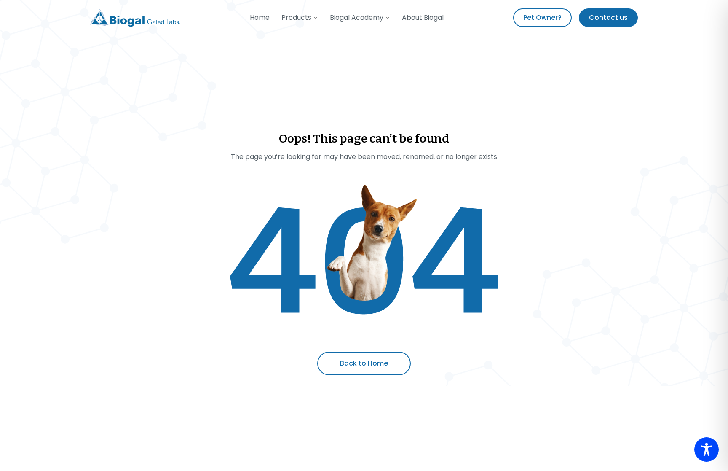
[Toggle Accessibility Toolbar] (706, 449)
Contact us (608, 17)
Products (296, 17)
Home (260, 17)
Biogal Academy (356, 17)
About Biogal (423, 17)
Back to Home (364, 363)
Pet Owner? (542, 17)
